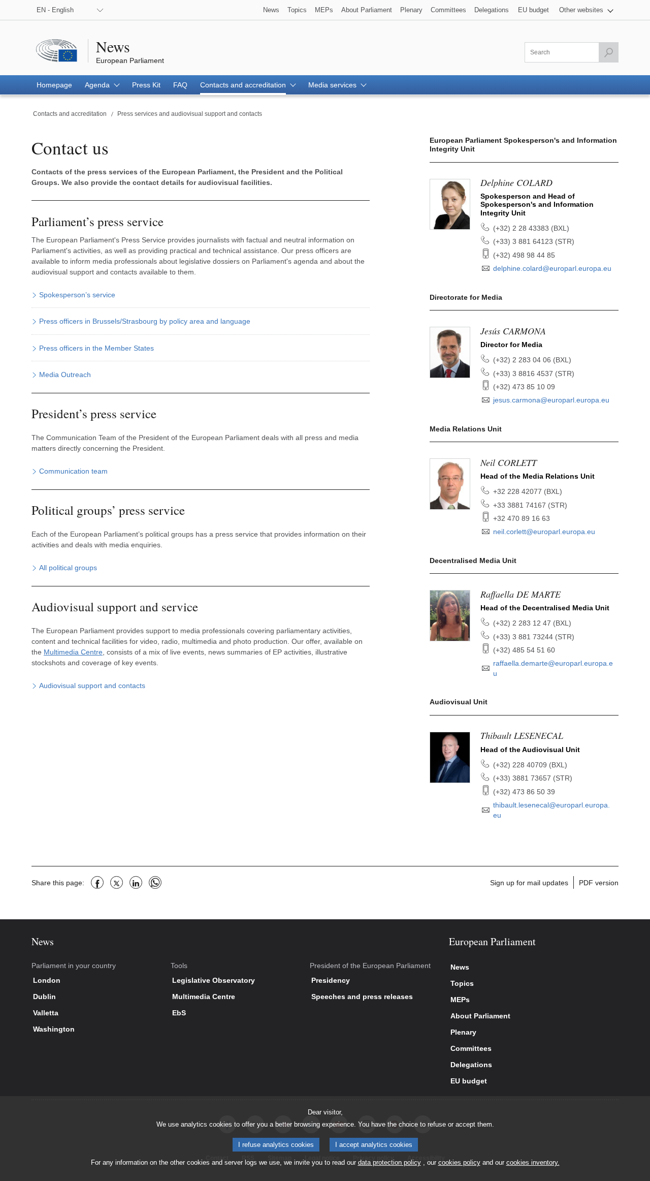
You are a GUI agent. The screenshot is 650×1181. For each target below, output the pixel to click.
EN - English (55, 10)
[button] (586, 10)
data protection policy (389, 1162)
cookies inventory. (533, 1162)
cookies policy (459, 1162)
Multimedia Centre (73, 652)
